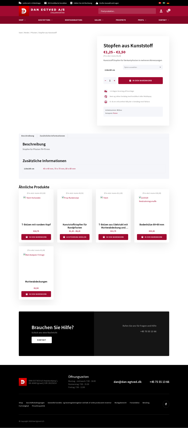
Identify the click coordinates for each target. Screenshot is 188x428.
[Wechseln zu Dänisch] (160, 3)
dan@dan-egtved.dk (128, 382)
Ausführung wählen (76, 237)
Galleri (98, 20)
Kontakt (163, 20)
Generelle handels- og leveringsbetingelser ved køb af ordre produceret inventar (79, 403)
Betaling (146, 403)
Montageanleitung (73, 20)
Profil (141, 20)
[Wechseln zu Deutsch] (167, 3)
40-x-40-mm (48, 168)
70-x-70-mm (59, 168)
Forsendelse (134, 403)
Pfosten (34, 32)
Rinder (26, 32)
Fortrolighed (24, 406)
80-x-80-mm (70, 168)
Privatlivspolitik (38, 406)
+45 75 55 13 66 (148, 331)
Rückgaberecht (121, 403)
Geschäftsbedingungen (35, 403)
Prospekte (121, 20)
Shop (21, 20)
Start (21, 32)
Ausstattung (44, 20)
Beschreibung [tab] (27, 135)
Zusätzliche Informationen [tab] (52, 135)
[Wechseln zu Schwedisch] (164, 3)
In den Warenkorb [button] (38, 237)
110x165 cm (110, 70)
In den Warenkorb (142, 80)
